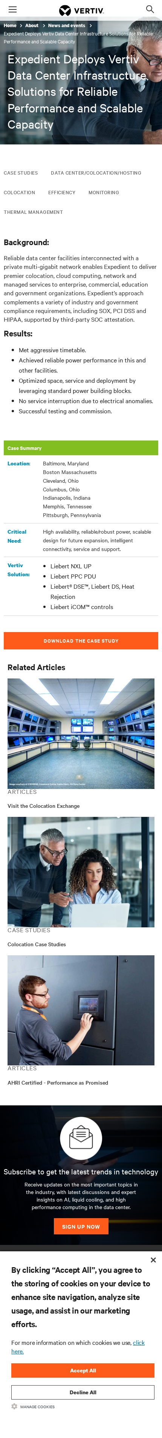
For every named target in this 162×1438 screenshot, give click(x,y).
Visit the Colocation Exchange (43, 805)
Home (10, 25)
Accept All (83, 1370)
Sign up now (81, 1226)
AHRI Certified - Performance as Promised (58, 1082)
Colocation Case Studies (37, 944)
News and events (67, 25)
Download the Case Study (81, 640)
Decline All (83, 1392)
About (32, 25)
